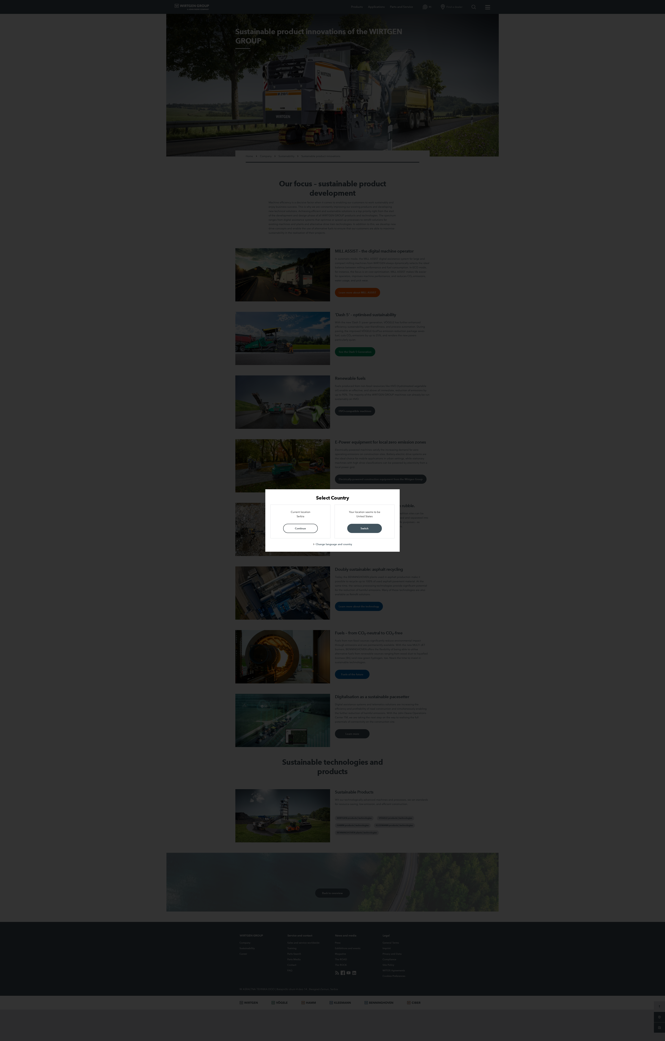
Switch (365, 528)
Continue (300, 528)
